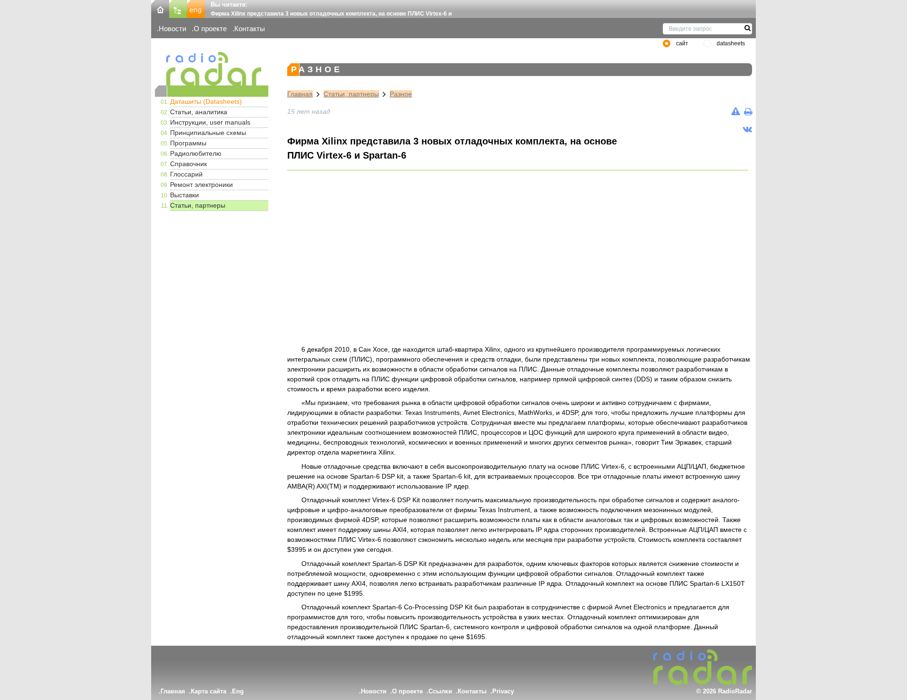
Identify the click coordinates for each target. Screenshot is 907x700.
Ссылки (440, 691)
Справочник (188, 164)
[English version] (196, 8)
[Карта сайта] (178, 8)
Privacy (503, 691)
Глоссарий (186, 174)
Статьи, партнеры (197, 205)
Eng (238, 691)
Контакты (249, 29)
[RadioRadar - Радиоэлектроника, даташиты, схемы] (211, 68)
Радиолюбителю (196, 153)
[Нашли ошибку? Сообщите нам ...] (735, 111)
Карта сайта (208, 691)
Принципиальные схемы (208, 132)
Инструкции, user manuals (210, 122)
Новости (172, 29)
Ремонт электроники (201, 184)
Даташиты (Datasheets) (206, 101)
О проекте (210, 29)
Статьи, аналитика (198, 112)
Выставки (184, 195)
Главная (300, 94)
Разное (401, 94)
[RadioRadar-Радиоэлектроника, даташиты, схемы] (160, 8)
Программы (188, 143)
